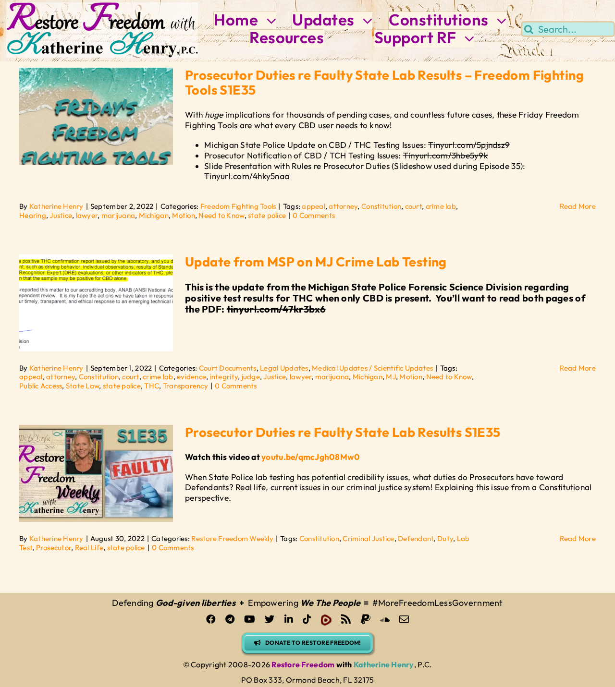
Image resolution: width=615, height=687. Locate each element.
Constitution (381, 206)
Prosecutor (54, 547)
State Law (82, 385)
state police (267, 215)
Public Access (40, 385)
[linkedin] (288, 619)
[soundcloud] (385, 619)
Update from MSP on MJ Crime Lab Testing (316, 261)
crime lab (441, 206)
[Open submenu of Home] (267, 20)
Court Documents (228, 368)
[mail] (404, 619)
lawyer (87, 215)
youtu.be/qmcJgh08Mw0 (310, 457)
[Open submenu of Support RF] (465, 38)
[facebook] (211, 619)
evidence (191, 376)
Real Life (89, 547)
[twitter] (269, 619)
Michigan (154, 215)
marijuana (118, 215)
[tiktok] (307, 619)
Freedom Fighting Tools (238, 206)
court (413, 206)
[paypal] (365, 619)
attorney (343, 206)
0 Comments (314, 215)
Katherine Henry (56, 206)
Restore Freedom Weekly (232, 538)
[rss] (346, 619)
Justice (60, 215)
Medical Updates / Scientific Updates (372, 368)
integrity (224, 376)
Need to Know (221, 215)
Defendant (415, 538)
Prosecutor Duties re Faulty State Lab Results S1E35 (343, 432)
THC (151, 385)
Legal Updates (284, 368)
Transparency (185, 385)
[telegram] (229, 619)
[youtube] (249, 619)
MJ (391, 376)
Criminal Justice (368, 538)
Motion (183, 215)
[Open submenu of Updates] (364, 20)
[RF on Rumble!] (326, 620)
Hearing (32, 215)
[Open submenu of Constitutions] (498, 20)
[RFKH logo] (102, 6)
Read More (578, 206)
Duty (445, 538)
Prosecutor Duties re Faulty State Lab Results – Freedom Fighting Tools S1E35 (384, 82)
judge (251, 376)
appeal (313, 206)
